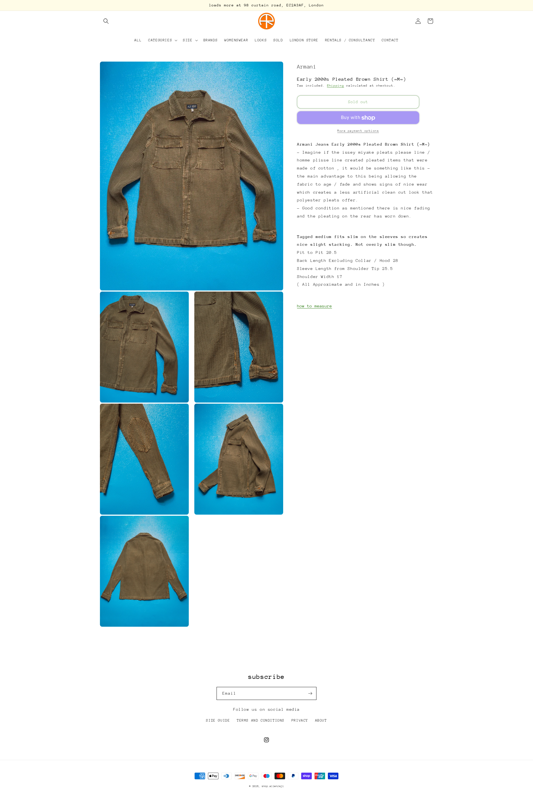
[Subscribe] (310, 693)
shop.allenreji (273, 786)
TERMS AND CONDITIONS (261, 720)
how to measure (314, 306)
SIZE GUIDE (218, 720)
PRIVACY (299, 720)
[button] (106, 21)
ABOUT (321, 720)
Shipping (335, 85)
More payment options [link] (358, 131)
